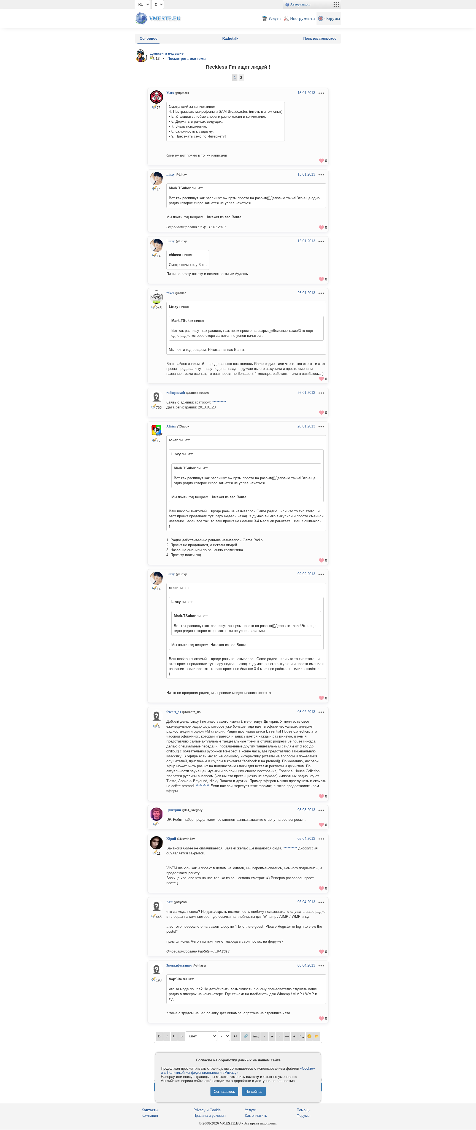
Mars (170, 93)
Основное (148, 38)
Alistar (171, 426)
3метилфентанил (179, 965)
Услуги (250, 1110)
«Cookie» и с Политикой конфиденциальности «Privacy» (238, 1070)
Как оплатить (256, 1115)
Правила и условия (209, 1115)
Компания (150, 1115)
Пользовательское (319, 38)
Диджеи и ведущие (166, 53)
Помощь (303, 1110)
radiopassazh (175, 393)
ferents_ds (173, 712)
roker (170, 293)
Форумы (303, 1115)
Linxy (170, 174)
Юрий (171, 839)
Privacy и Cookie (207, 1110)
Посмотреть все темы (186, 59)
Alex (169, 902)
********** (219, 402)
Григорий (173, 810)
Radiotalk (230, 38)
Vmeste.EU (164, 18)
